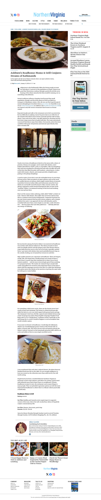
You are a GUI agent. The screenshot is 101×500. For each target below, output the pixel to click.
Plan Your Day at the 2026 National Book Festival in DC (80, 73)
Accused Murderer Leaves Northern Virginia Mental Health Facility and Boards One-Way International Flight (80, 64)
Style (43, 21)
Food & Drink (19, 21)
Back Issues (27, 488)
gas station (45, 104)
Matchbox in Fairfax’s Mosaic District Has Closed (78, 54)
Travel (83, 21)
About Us (13, 483)
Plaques (49, 486)
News (28, 21)
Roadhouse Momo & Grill (51, 105)
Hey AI (69, 497)
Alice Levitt (17, 83)
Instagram (37, 489)
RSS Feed (76, 124)
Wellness (64, 21)
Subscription (27, 485)
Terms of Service (61, 497)
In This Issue (68, 24)
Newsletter (26, 486)
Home (49, 21)
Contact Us (38, 483)
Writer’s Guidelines (15, 486)
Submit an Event (39, 485)
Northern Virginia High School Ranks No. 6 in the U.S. (80, 37)
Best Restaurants (44, 24)
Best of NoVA (32, 24)
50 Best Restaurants (27, 105)
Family (56, 21)
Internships (13, 488)
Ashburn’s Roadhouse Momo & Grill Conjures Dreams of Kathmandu (40, 29)
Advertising (13, 485)
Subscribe (80, 107)
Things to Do (74, 21)
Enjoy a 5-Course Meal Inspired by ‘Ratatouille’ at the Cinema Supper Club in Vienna (39, 460)
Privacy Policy (54, 497)
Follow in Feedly (78, 129)
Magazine (81, 15)
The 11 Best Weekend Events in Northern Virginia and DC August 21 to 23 (80, 46)
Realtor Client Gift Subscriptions (55, 488)
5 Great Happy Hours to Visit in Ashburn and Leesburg (19, 460)
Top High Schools (57, 24)
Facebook (37, 488)
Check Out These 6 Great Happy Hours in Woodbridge (58, 460)
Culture (35, 21)
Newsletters (87, 15)
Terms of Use (13, 489)
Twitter (37, 486)
